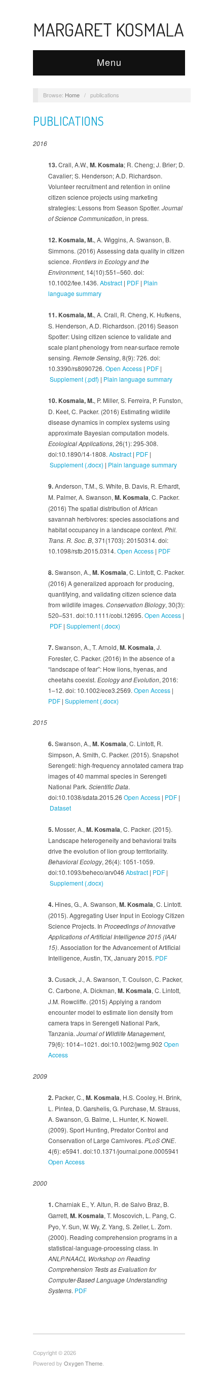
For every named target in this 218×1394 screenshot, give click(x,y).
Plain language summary (137, 379)
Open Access (123, 368)
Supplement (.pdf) (74, 379)
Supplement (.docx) (76, 464)
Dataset (60, 807)
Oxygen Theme (83, 1363)
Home (72, 95)
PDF (133, 282)
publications (68, 121)
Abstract (111, 282)
